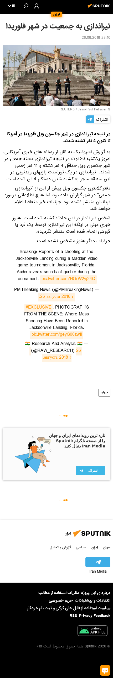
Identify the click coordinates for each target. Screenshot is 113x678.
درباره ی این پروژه (95, 593)
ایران (94, 547)
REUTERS (67, 110)
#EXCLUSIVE (38, 308)
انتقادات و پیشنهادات (92, 600)
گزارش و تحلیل (60, 547)
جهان (104, 392)
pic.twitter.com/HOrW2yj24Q (68, 279)
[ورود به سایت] (36, 6)
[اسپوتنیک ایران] (99, 8)
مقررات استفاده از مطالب (58, 593)
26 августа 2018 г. (56, 297)
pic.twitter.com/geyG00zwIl (57, 335)
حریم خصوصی (61, 600)
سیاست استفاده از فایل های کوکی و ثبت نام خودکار (68, 608)
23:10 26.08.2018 (96, 38)
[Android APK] (92, 631)
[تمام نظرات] (105, 670)
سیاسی (81, 547)
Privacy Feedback (94, 615)
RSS (73, 616)
